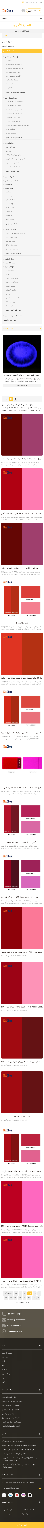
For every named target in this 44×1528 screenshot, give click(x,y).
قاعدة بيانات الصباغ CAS (13, 315)
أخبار (3, 1361)
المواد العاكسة (9, 259)
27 (11, 1298)
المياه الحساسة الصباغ (12, 298)
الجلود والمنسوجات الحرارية (14, 121)
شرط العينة (25, 1514)
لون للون (8, 151)
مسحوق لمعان (8, 46)
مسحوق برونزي (10, 306)
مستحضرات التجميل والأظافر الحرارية (17, 125)
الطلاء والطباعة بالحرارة (13, 117)
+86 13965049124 (14, 1314)
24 (35, 1293)
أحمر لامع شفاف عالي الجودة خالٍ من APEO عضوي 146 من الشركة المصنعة (22, 1171)
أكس (3, 1382)
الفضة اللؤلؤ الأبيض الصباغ (10, 1409)
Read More (21, 385)
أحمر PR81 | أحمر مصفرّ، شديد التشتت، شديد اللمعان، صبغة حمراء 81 (22, 513)
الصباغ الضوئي (9, 143)
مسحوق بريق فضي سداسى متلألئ (13, 1441)
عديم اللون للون (10, 147)
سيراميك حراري (10, 129)
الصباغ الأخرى (24, 31)
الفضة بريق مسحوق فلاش (10, 1405)
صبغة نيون (8, 184)
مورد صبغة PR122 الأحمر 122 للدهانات (22, 842)
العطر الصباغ (9, 270)
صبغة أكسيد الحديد (11, 237)
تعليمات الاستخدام (28, 1510)
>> (29, 1298)
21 (20, 1293)
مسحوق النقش (10, 286)
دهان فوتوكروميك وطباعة (13, 155)
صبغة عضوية (9, 188)
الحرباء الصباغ (9, 176)
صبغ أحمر (8, 192)
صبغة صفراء (9, 196)
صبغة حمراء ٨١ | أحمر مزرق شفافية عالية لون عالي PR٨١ (22, 568)
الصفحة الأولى (8, 1293)
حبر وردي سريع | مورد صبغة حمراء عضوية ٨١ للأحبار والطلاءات (22, 458)
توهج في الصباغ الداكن (12, 56)
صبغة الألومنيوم (10, 263)
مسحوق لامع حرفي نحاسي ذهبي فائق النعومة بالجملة (19, 1449)
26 (6, 1298)
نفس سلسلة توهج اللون (13, 72)
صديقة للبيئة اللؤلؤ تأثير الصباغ (11, 1422)
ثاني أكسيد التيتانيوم (12, 282)
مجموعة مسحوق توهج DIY (13, 76)
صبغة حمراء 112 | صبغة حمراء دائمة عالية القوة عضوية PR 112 (22, 732)
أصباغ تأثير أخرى (10, 266)
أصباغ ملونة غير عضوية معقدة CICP (16, 233)
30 (24, 1298)
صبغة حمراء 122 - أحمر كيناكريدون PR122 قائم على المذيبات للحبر (22, 897)
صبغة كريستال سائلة (12, 278)
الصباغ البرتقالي (10, 200)
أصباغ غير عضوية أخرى (12, 249)
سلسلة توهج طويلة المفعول (14, 64)
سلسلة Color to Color (13, 106)
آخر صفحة (36, 1298)
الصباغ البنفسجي (11, 204)
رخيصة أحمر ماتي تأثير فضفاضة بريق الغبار (15, 1454)
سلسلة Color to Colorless (14, 102)
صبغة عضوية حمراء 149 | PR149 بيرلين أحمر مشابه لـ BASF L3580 (22, 1226)
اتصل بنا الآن (22, 1525)
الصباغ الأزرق (10, 208)
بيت (16, 31)
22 (25, 1293)
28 (15, 1298)
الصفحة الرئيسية (7, 1353)
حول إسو (5, 1357)
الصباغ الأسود (10, 219)
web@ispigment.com (34, 2)
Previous (33, 333)
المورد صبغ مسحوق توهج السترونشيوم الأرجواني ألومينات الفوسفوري (22, 375)
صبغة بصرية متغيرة (11, 180)
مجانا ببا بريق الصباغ (8, 1414)
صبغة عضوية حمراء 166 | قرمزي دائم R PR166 (22, 1281)
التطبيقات (9, 88)
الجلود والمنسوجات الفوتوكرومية (15, 159)
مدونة (3, 1378)
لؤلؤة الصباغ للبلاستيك (9, 1397)
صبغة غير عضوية (10, 229)
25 (39, 1293)
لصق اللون (9, 294)
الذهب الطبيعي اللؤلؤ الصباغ (11, 1426)
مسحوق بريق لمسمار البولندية (12, 1401)
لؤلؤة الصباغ (7, 41)
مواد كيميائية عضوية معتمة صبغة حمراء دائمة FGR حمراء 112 (22, 678)
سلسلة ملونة (9, 60)
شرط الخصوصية (7, 1510)
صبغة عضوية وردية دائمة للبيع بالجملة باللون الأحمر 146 (22, 1061)
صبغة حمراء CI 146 (22, 1116)
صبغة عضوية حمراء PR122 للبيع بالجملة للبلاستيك (22, 787)
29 (20, 1298)
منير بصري (9, 274)
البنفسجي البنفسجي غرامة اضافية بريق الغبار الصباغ (19, 1445)
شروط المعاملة (7, 1514)
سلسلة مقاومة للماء (12, 80)
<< (16, 1293)
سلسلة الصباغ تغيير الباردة (14, 113)
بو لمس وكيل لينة (11, 290)
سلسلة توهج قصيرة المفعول (14, 68)
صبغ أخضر (9, 211)
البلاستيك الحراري (11, 133)
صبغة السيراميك (10, 241)
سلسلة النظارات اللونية (13, 167)
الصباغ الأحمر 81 (22, 623)
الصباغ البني (9, 215)
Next (37, 333)
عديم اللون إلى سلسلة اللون (14, 110)
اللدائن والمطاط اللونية (12, 163)
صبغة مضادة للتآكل (11, 245)
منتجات (4, 1365)
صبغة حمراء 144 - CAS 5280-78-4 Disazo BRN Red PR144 (22, 1006)
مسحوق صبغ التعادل (12, 302)
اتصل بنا (4, 1370)
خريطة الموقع (6, 1374)
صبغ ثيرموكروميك (11, 98)
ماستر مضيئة (9, 84)
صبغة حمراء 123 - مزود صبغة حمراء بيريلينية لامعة (22, 952)
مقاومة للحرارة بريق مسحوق (11, 1418)
